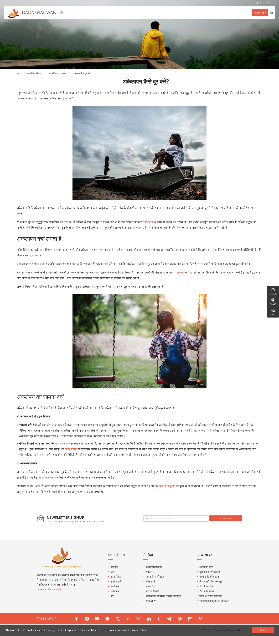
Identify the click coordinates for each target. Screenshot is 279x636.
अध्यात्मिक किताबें (154, 567)
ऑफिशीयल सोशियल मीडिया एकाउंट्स (163, 596)
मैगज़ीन (149, 572)
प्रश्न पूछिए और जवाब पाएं (49, 589)
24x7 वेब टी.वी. (206, 586)
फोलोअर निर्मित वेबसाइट (210, 596)
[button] (148, 630)
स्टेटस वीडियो (152, 591)
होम (18, 73)
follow (273, 293)
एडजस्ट (179, 272)
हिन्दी (269, 2)
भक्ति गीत (150, 586)
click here (104, 630)
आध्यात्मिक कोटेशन (155, 576)
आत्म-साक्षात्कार (47, 477)
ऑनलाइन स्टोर (206, 567)
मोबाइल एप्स (151, 601)
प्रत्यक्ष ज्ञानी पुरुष (165, 486)
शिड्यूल (114, 567)
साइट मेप (115, 591)
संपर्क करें (115, 586)
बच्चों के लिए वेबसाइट (209, 576)
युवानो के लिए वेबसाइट (209, 572)
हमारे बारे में (116, 581)
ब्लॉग (113, 572)
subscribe (226, 518)
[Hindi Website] (35, 12)
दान (112, 596)
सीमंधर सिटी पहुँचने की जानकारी (214, 601)
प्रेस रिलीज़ (116, 576)
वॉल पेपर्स (150, 581)
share (273, 304)
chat (272, 314)
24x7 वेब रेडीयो (206, 591)
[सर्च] (272, 12)
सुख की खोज (260, 12)
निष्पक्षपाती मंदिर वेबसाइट (210, 581)
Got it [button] (263, 630)
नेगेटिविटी (148, 222)
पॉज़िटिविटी (71, 449)
